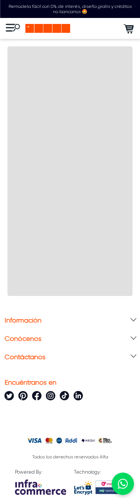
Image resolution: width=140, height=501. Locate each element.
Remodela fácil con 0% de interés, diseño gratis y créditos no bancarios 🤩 (70, 9)
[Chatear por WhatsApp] (123, 484)
